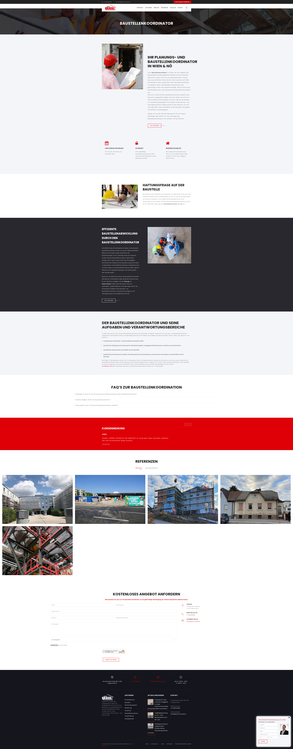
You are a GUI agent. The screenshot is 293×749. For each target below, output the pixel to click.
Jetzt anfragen (154, 125)
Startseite (140, 7)
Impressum (169, 743)
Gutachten (128, 710)
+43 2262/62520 (108, 2)
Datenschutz (154, 743)
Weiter (263, 741)
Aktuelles (173, 7)
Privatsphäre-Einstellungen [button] (183, 743)
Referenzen (164, 7)
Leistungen (148, 7)
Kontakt (180, 7)
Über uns (156, 7)
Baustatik (127, 702)
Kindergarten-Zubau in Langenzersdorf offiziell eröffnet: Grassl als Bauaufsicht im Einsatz (158, 728)
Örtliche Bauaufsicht (131, 705)
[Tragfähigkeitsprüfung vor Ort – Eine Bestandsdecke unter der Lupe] (150, 715)
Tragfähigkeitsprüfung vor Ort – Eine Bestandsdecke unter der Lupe (161, 716)
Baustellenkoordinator (131, 713)
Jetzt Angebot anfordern (182, 1)
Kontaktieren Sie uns (108, 366)
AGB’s (162, 743)
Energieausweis (129, 718)
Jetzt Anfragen (108, 300)
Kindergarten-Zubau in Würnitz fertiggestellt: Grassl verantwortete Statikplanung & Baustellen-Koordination (158, 704)
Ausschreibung (129, 716)
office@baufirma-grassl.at (124, 2)
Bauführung (128, 708)
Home (146, 743)
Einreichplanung (129, 699)
